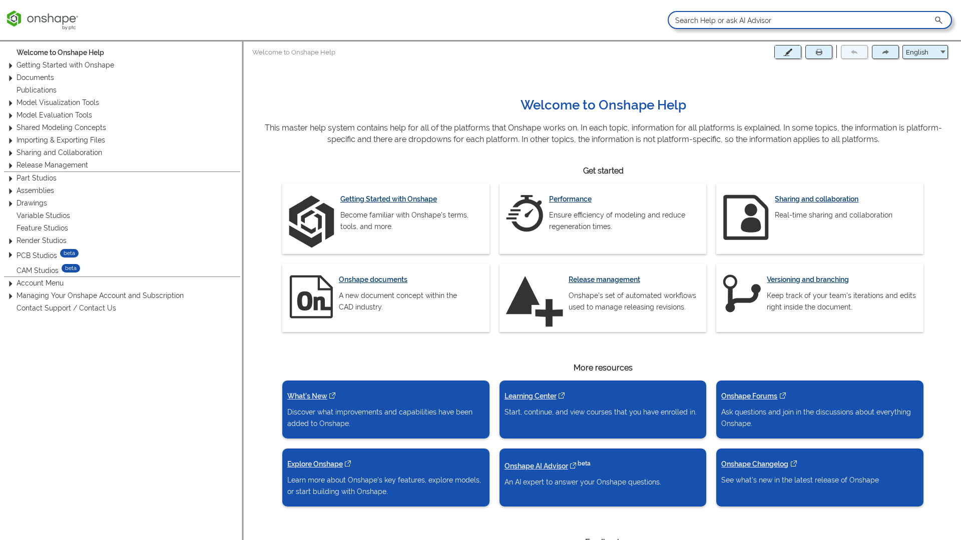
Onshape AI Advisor (540, 465)
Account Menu (40, 283)
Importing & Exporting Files (61, 140)
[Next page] (885, 52)
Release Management (52, 165)
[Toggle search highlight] (787, 52)
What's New (311, 396)
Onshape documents (373, 279)
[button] (939, 20)
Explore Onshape (319, 464)
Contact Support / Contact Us (66, 308)
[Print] (818, 52)
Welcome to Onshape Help (60, 52)
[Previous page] (854, 52)
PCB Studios (37, 256)
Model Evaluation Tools (54, 115)
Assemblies (35, 190)
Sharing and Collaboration (59, 152)
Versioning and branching (808, 279)
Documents (35, 78)
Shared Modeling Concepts (61, 128)
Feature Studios (42, 228)
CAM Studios (38, 270)
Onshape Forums (754, 396)
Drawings (32, 203)
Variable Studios (43, 216)
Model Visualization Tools (58, 102)
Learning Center (535, 396)
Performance (570, 198)
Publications (37, 90)
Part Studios (37, 178)
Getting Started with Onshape (65, 65)
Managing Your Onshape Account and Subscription (100, 296)
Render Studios (42, 240)
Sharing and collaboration (817, 198)
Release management (604, 279)
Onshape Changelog (759, 464)
